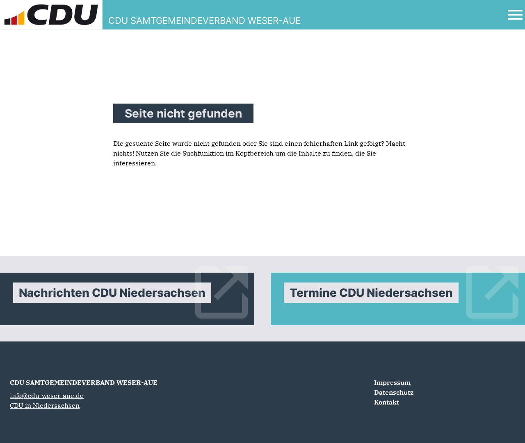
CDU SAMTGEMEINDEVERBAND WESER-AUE (84, 382)
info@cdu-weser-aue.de (47, 395)
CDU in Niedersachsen (45, 405)
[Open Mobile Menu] (515, 15)
